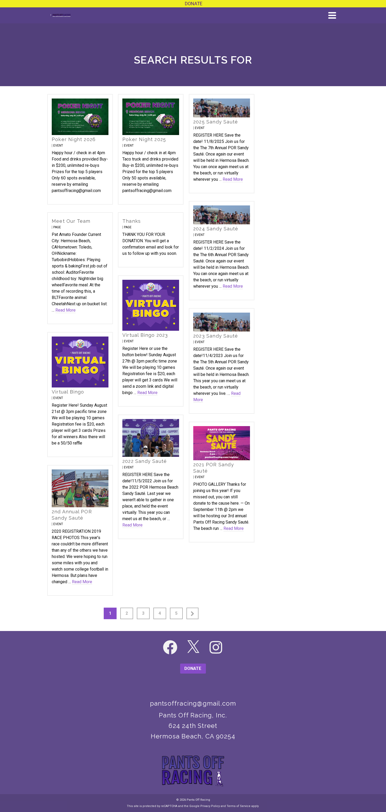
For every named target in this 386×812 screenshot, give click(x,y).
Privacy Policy (210, 806)
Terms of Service (239, 806)
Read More (233, 179)
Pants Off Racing (198, 799)
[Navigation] (332, 15)
